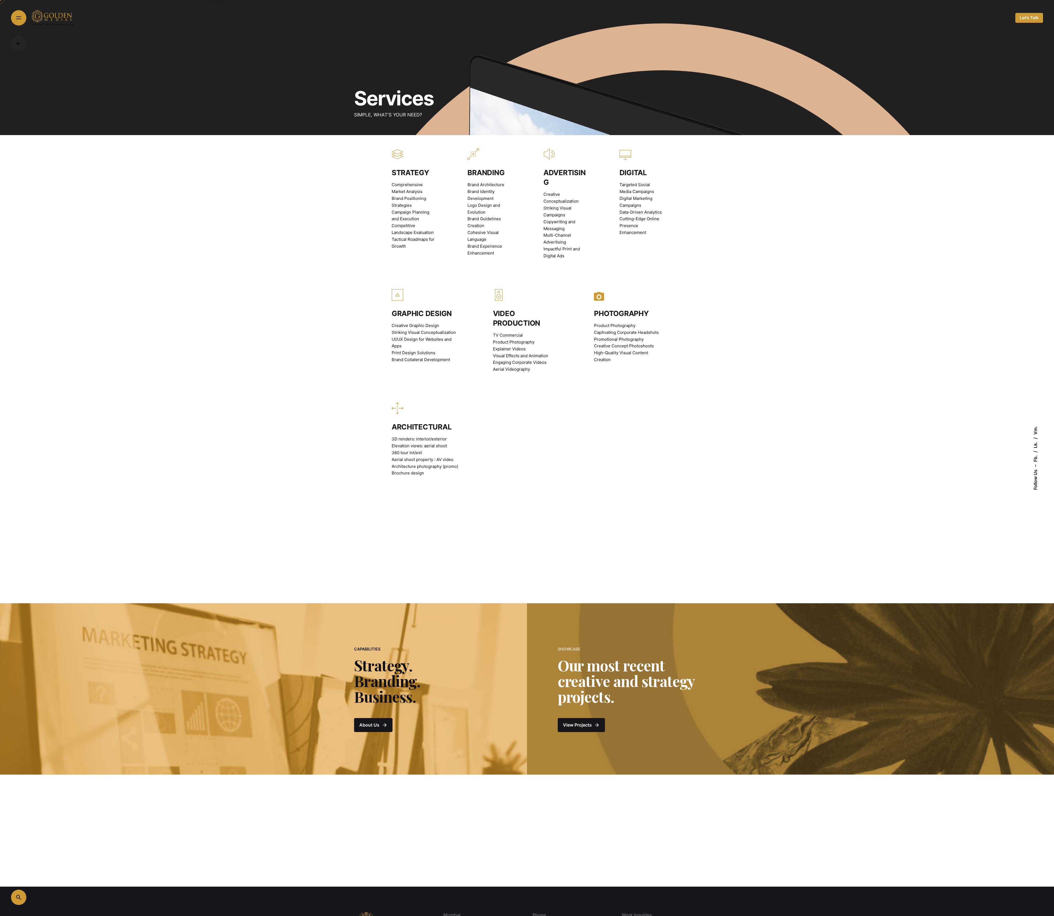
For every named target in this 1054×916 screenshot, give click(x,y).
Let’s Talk (1029, 17)
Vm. (1035, 430)
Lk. (1035, 445)
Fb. (1035, 458)
